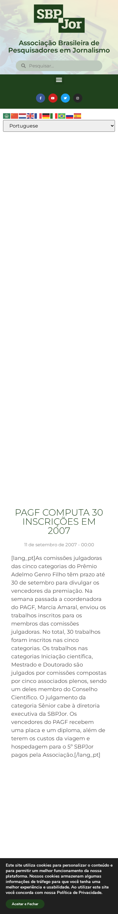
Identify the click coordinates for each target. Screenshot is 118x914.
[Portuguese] (62, 115)
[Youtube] (52, 98)
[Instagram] (77, 98)
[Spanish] (78, 115)
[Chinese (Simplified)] (15, 115)
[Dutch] (23, 115)
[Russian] (70, 115)
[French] (38, 115)
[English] (30, 115)
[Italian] (54, 115)
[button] (59, 79)
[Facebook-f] (40, 98)
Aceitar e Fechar (25, 904)
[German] (46, 115)
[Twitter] (65, 98)
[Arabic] (7, 115)
